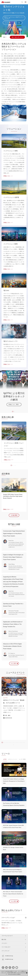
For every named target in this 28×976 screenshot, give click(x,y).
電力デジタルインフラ (11, 341)
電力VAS (6, 290)
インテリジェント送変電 (11, 197)
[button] (14, 411)
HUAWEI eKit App (9, 955)
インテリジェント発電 (11, 151)
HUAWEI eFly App (9, 959)
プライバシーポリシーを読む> (14, 974)
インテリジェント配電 (11, 244)
